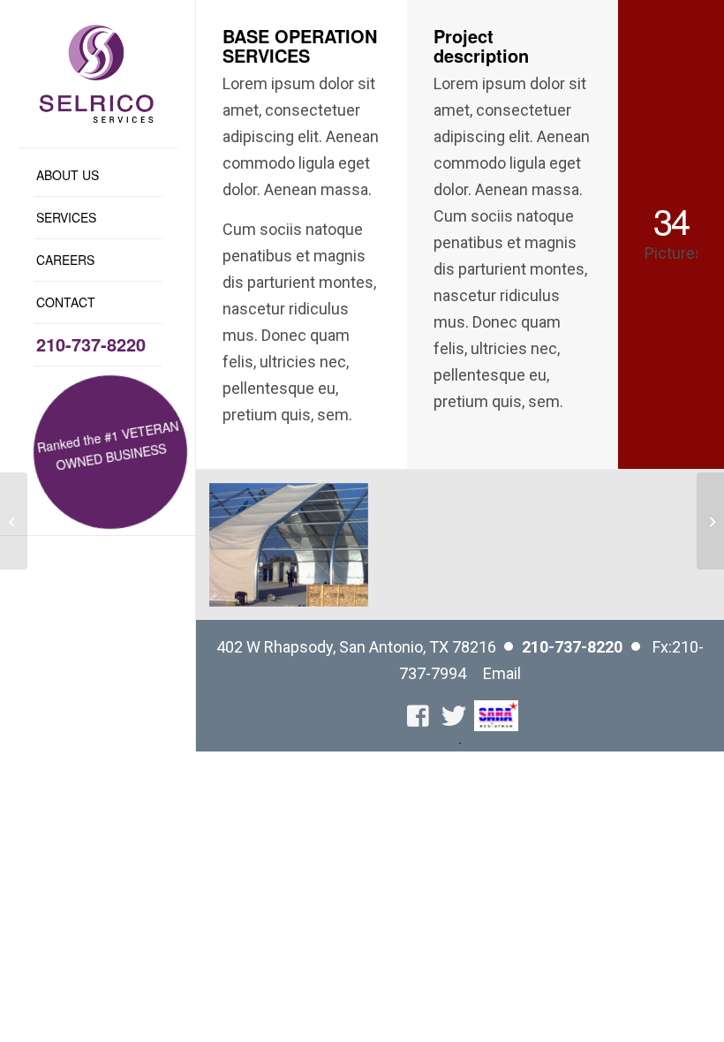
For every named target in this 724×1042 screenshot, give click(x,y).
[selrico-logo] (98, 74)
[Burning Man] (13, 521)
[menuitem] (98, 176)
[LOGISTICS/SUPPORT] (710, 521)
